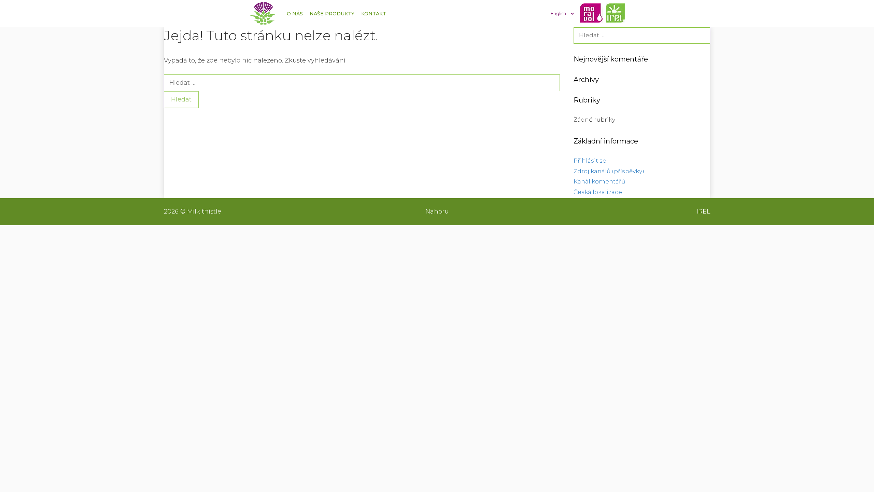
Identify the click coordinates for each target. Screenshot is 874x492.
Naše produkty (332, 14)
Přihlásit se (590, 160)
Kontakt (373, 14)
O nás (295, 14)
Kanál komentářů (599, 181)
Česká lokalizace (598, 192)
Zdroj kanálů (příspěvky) (609, 171)
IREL (703, 211)
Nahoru (437, 211)
